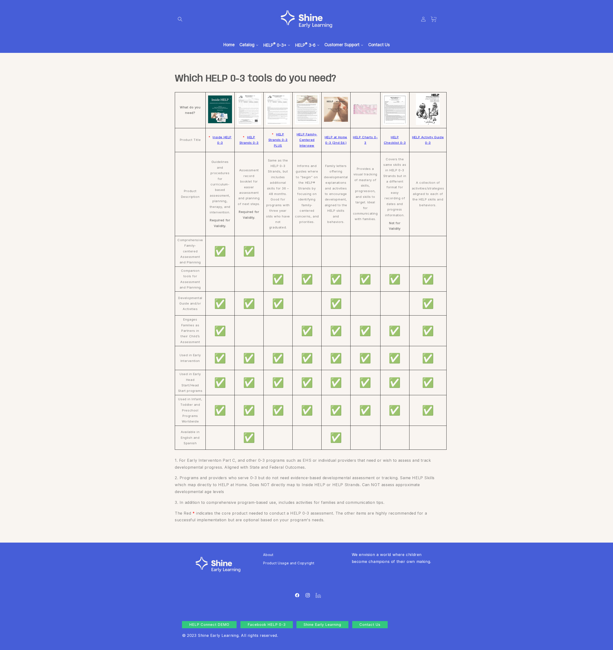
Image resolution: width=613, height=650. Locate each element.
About (268, 555)
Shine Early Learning (322, 624)
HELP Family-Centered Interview (307, 139)
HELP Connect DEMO (209, 624)
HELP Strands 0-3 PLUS (278, 139)
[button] (180, 19)
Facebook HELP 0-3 (267, 624)
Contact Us (369, 624)
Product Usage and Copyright (288, 563)
